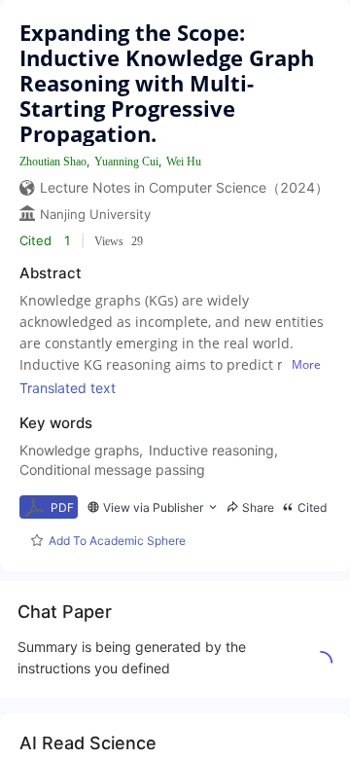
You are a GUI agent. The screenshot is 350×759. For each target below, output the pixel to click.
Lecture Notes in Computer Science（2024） (184, 187)
